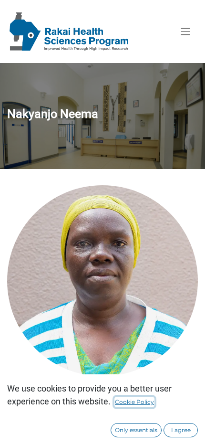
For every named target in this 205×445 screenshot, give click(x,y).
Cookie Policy (134, 401)
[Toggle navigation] (185, 31)
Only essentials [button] (136, 430)
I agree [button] (181, 430)
